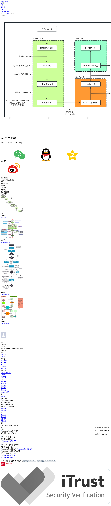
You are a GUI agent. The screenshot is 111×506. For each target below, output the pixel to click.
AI (1, 3)
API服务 (3, 366)
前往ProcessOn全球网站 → (9, 457)
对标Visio (3, 410)
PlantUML (4, 377)
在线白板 (3, 362)
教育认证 (3, 408)
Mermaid (3, 376)
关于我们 (3, 415)
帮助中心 (3, 388)
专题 (2, 9)
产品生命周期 (5, 323)
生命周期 (3, 217)
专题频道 (3, 386)
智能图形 (3, 368)
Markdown (4, 360)
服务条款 (3, 419)
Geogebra (3, 374)
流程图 (7, 13)
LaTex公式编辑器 (6, 373)
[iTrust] (55, 504)
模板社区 (3, 7)
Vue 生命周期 (5, 294)
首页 (2, 13)
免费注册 (6, 11)
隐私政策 (3, 421)
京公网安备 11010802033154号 (46, 461)
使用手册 (3, 390)
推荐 (2, 5)
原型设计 (3, 364)
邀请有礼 (3, 396)
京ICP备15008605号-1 (29, 461)
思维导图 (3, 354)
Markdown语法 (5, 392)
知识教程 (3, 383)
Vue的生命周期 (5, 243)
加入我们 (3, 417)
